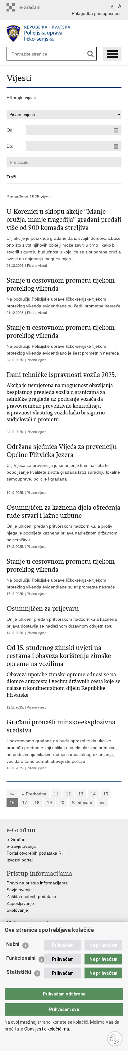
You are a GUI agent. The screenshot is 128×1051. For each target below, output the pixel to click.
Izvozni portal (20, 859)
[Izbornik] (112, 54)
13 (80, 793)
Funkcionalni (20, 958)
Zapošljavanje (20, 903)
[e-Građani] (33, 7)
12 (68, 793)
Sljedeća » (82, 802)
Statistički (18, 972)
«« (12, 793)
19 (49, 802)
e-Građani (16, 839)
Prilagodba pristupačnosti (96, 13)
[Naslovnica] (64, 33)
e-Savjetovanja (21, 846)
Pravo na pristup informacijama (37, 882)
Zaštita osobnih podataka (31, 896)
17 (24, 802)
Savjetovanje (19, 889)
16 (12, 802)
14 (93, 793)
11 (56, 793)
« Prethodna (34, 793)
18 (36, 802)
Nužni (12, 944)
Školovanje (17, 910)
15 (105, 793)
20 (61, 802)
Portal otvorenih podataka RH (36, 853)
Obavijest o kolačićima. (46, 1028)
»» (102, 802)
